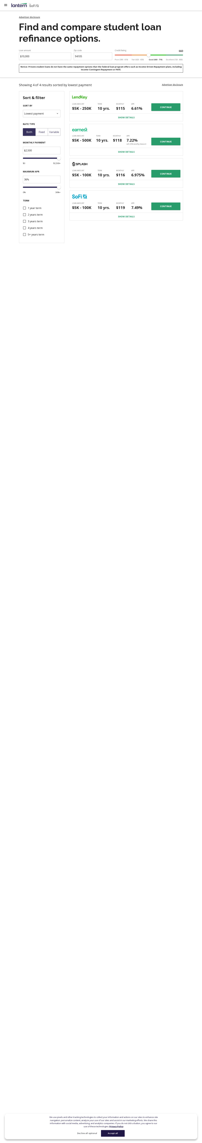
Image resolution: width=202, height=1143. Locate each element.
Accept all (113, 1133)
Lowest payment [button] (34, 113)
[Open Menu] (7, 5)
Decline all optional (87, 1133)
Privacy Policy (116, 1126)
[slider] (149, 55)
